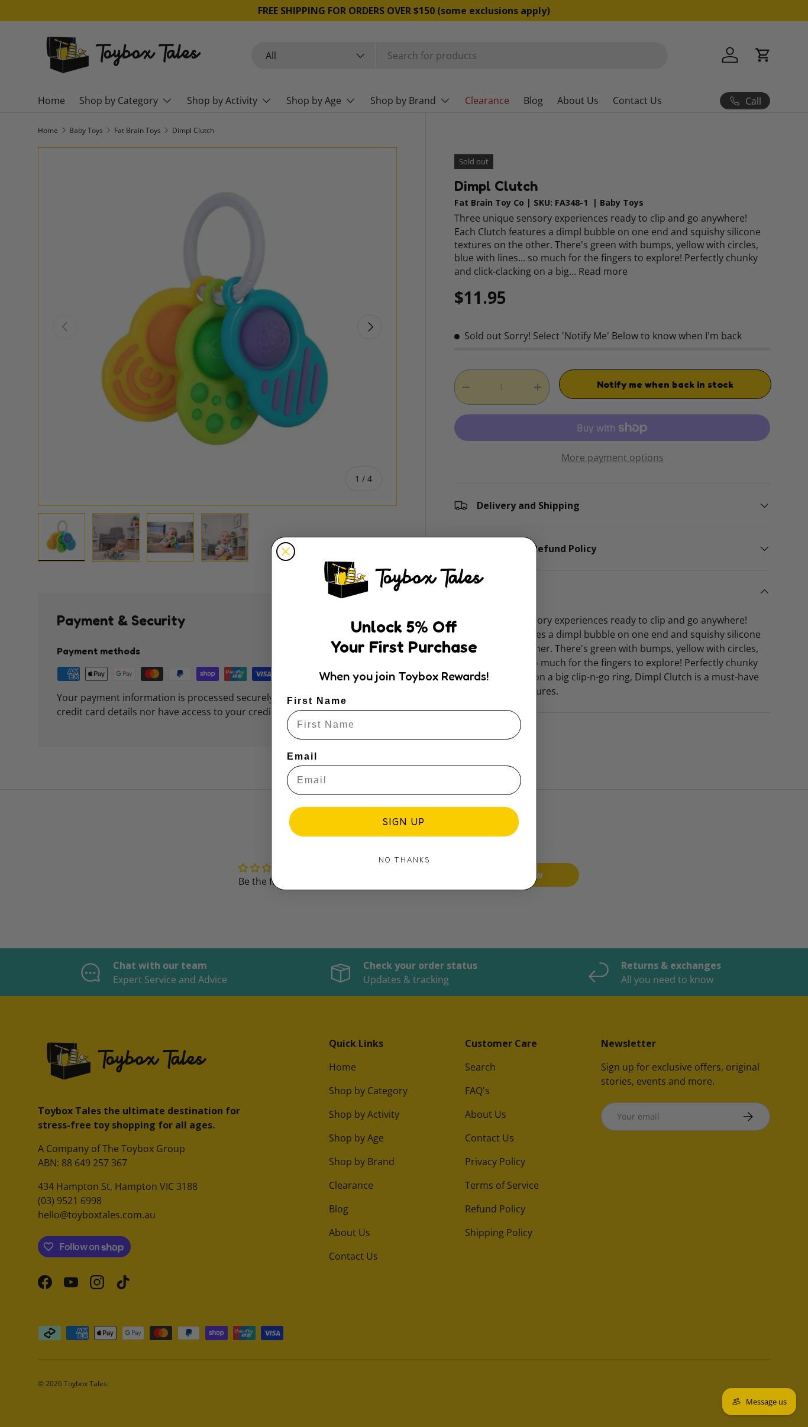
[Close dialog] (286, 551)
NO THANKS (404, 859)
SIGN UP (404, 822)
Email (302, 756)
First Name (317, 701)
